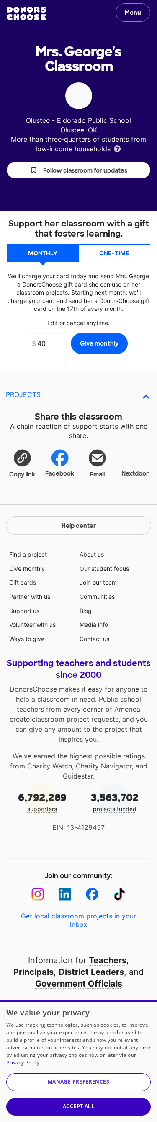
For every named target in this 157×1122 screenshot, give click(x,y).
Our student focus (104, 568)
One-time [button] (114, 253)
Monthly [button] (42, 253)
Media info (94, 624)
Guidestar (78, 776)
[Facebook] (92, 894)
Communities (97, 596)
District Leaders (91, 972)
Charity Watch (49, 766)
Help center (79, 525)
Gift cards (22, 582)
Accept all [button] (78, 1106)
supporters (42, 801)
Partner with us (29, 596)
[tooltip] (117, 148)
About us (92, 554)
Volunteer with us (32, 624)
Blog (86, 610)
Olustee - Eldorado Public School (78, 120)
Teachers (107, 960)
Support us (24, 610)
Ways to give (26, 638)
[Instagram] (38, 894)
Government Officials (78, 984)
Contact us (94, 638)
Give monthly (27, 568)
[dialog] (78, 1061)
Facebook (59, 473)
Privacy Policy (22, 1062)
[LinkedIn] (65, 894)
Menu (133, 12)
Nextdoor (135, 473)
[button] (78, 170)
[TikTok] (119, 894)
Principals (33, 972)
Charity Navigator (104, 766)
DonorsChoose (26, 13)
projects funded (115, 801)
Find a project (28, 554)
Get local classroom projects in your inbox (78, 920)
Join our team (98, 582)
